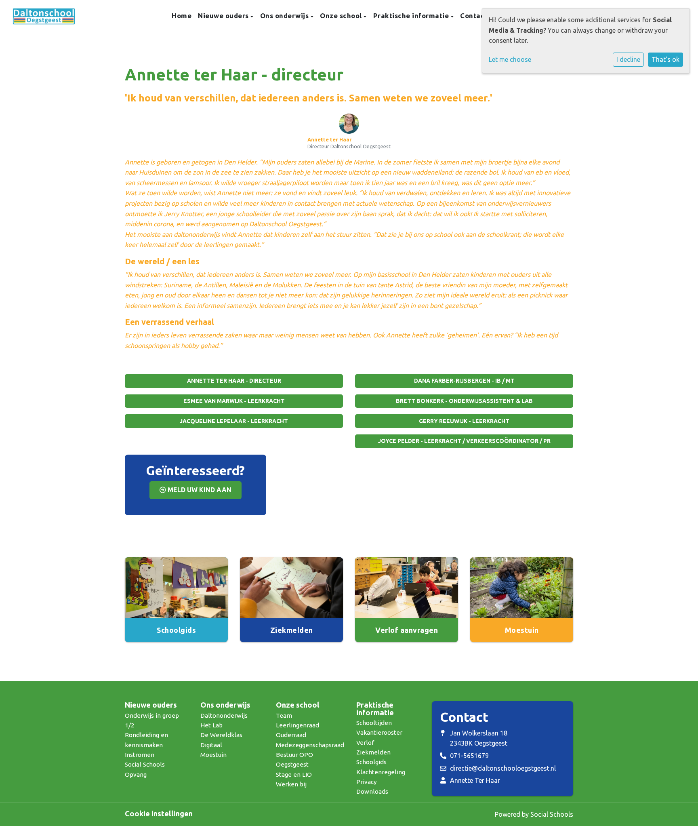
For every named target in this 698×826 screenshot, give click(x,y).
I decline (628, 59)
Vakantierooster (379, 732)
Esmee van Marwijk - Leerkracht (234, 401)
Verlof (365, 742)
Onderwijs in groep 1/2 (152, 720)
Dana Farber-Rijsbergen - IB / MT (464, 380)
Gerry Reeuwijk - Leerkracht (464, 421)
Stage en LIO (294, 774)
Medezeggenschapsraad (310, 745)
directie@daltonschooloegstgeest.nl (503, 768)
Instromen (139, 754)
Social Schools (145, 764)
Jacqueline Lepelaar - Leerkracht (234, 421)
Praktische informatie (412, 15)
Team (284, 715)
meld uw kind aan (198, 489)
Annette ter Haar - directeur (234, 380)
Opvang (136, 774)
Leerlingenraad (297, 725)
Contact (474, 15)
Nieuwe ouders (224, 15)
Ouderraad (291, 734)
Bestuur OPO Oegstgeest (294, 759)
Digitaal (211, 745)
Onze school (342, 15)
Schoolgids (371, 762)
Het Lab (211, 725)
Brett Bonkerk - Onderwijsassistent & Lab (464, 401)
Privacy (366, 781)
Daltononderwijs (224, 715)
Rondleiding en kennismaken (146, 739)
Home (181, 15)
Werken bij (291, 784)
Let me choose (510, 59)
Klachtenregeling (380, 772)
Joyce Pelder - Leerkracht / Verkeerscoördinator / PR (464, 441)
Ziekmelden (373, 752)
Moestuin (213, 754)
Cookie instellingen (159, 813)
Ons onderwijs (285, 15)
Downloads (372, 791)
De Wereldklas (221, 734)
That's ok (665, 59)
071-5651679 (469, 755)
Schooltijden (374, 722)
